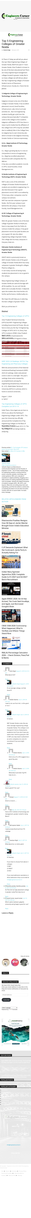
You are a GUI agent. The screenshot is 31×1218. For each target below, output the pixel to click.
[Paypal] (17, 1157)
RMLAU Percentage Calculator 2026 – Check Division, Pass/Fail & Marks (15, 655)
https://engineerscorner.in (9, 465)
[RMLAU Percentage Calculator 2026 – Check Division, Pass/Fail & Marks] (15, 642)
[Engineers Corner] (15, 1116)
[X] (7, 54)
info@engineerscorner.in (14, 879)
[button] (3, 35)
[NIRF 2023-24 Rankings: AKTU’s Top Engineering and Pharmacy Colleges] (15, 357)
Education (4, 516)
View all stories (25, 956)
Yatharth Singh (6, 50)
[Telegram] (23, 54)
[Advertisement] (15, 16)
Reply (6, 679)
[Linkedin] (19, 54)
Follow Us (5, 973)
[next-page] (2, 661)
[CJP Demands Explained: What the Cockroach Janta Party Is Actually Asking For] (15, 537)
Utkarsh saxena (14, 784)
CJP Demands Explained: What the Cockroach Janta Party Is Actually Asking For (15, 550)
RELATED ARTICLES (9, 499)
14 (28, 50)
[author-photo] (6, 461)
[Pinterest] (11, 54)
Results (3, 648)
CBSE (3, 621)
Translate (14, 1009)
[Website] (17, 494)
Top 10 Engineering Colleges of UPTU (15, 316)
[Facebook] (3, 54)
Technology (4, 594)
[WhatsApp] (15, 54)
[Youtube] (26, 1157)
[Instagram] (6, 495)
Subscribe (6, 1000)
